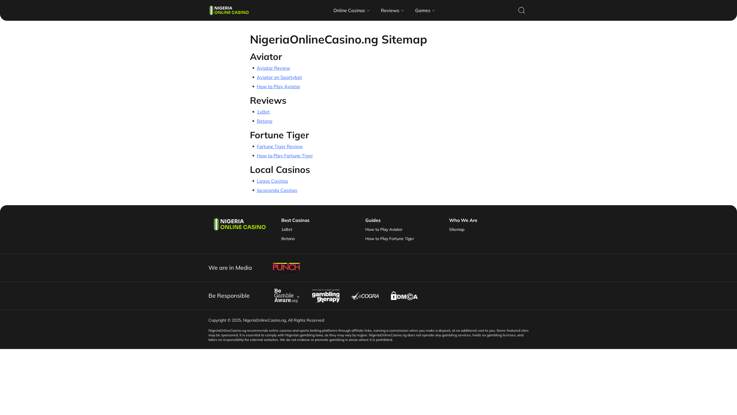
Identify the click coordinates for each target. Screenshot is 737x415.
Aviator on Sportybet (279, 77)
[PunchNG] (287, 268)
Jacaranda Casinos (277, 190)
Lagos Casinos (272, 181)
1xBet (263, 112)
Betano (264, 121)
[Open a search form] (522, 10)
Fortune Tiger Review (280, 146)
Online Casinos (349, 10)
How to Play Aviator (278, 86)
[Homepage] (228, 10)
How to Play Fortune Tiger (285, 156)
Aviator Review (273, 68)
